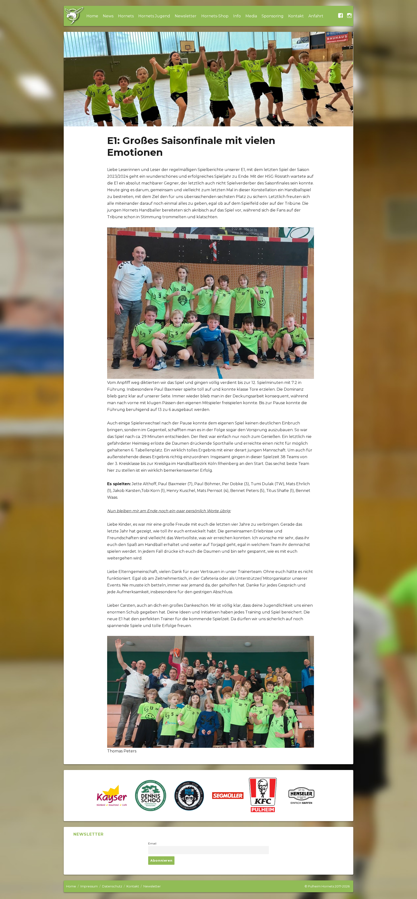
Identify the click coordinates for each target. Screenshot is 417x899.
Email (152, 843)
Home (92, 16)
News (108, 16)
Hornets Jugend (154, 16)
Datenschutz (112, 886)
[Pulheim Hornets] (74, 16)
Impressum (89, 886)
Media (251, 16)
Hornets (126, 16)
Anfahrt (315, 16)
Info (237, 16)
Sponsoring (273, 16)
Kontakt (296, 16)
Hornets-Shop (215, 16)
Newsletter (185, 16)
